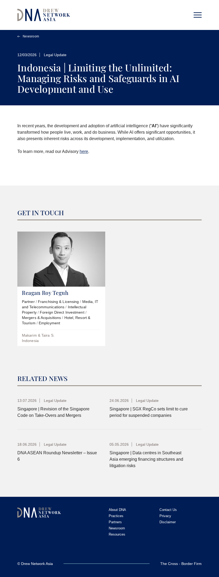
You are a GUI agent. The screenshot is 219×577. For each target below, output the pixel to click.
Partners (115, 522)
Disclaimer (167, 522)
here (84, 151)
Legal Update (55, 55)
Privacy (165, 516)
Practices (116, 516)
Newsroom (31, 36)
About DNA (117, 510)
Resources (117, 534)
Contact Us (168, 510)
